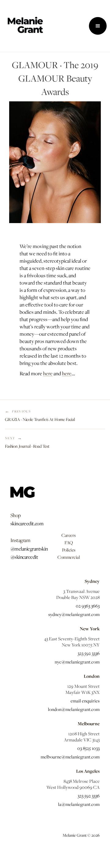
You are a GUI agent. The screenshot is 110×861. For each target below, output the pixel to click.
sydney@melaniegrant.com (74, 614)
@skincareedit (24, 557)
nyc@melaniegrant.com (77, 662)
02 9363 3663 (88, 606)
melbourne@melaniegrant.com (70, 757)
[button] (98, 26)
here (48, 373)
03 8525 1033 (88, 748)
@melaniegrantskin (29, 548)
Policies (68, 549)
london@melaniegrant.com (74, 709)
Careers (68, 535)
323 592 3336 (89, 653)
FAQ (68, 542)
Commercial (68, 557)
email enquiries (85, 701)
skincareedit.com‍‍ (26, 523)
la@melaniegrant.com (79, 804)
